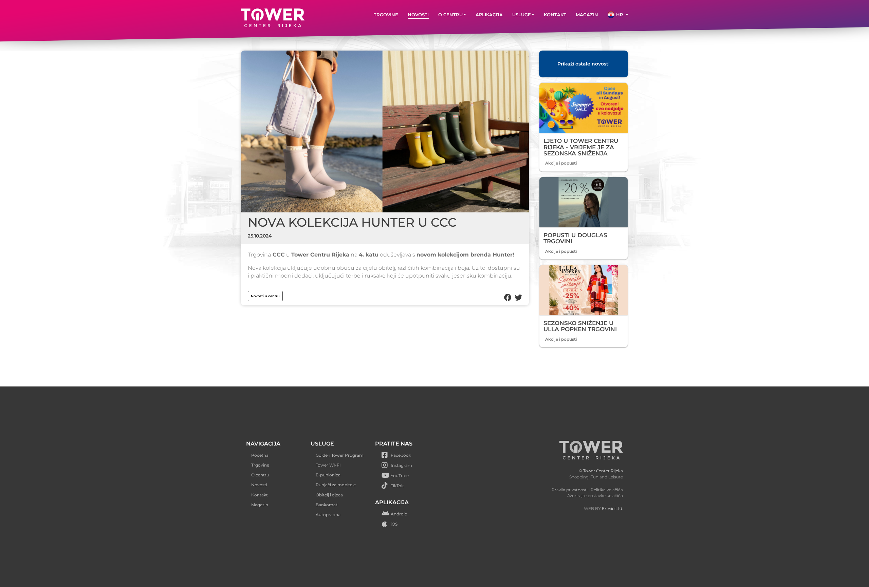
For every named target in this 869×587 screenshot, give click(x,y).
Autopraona (328, 514)
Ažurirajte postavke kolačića (595, 495)
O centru (260, 474)
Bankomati (327, 504)
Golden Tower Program (340, 455)
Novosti (259, 484)
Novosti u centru (265, 296)
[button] (618, 14)
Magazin (259, 504)
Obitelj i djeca (329, 494)
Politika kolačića (607, 489)
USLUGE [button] (521, 14)
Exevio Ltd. (612, 508)
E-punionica (328, 474)
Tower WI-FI (328, 465)
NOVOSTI (418, 14)
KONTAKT (555, 14)
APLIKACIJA (489, 14)
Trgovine (260, 465)
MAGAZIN (587, 14)
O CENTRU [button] (450, 14)
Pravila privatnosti (570, 489)
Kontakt (259, 494)
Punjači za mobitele (336, 484)
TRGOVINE (386, 14)
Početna (260, 455)
